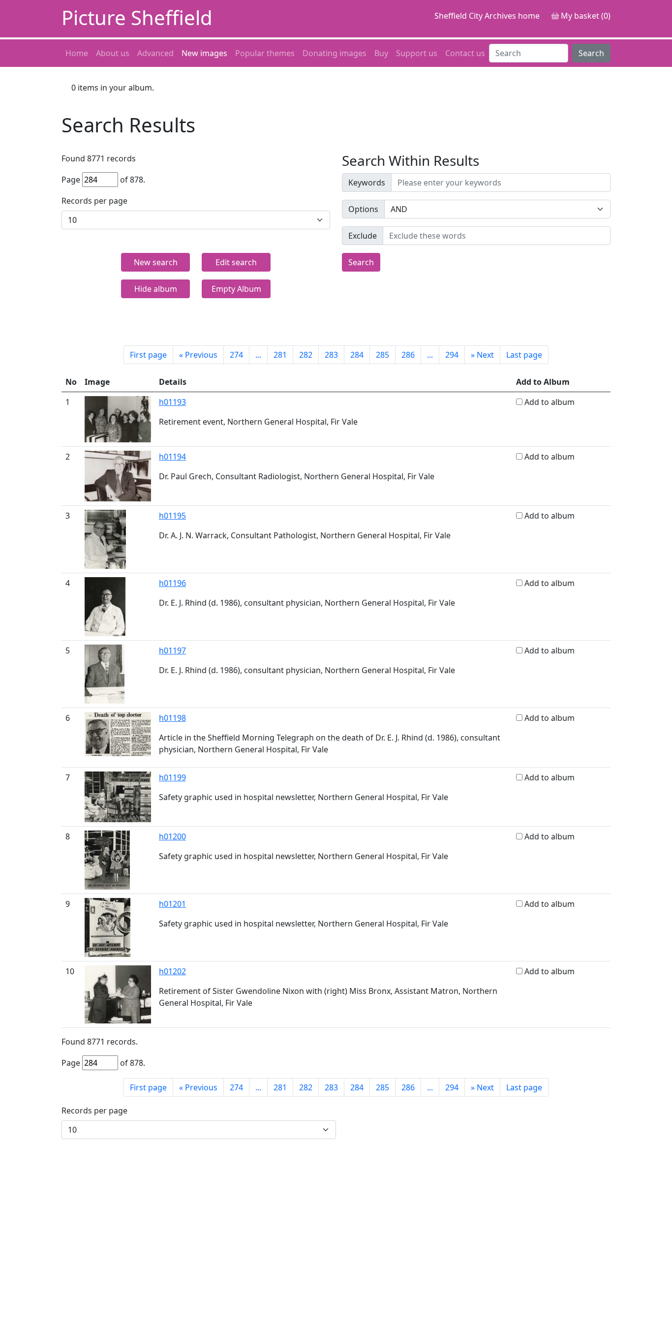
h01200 (172, 836)
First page (148, 354)
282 (305, 354)
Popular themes (265, 53)
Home (76, 53)
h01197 (172, 650)
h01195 (172, 515)
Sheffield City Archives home (487, 15)
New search (156, 262)
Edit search (236, 262)
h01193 (172, 402)
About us (112, 53)
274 (236, 354)
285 (382, 354)
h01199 (172, 777)
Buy (381, 53)
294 (451, 354)
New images (204, 53)
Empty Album (236, 288)
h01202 (172, 971)
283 (331, 354)
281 (280, 354)
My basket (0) (585, 15)
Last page (524, 354)
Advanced (155, 53)
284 (357, 354)
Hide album (155, 288)
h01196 (172, 583)
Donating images (335, 53)
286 (408, 354)
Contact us (465, 53)
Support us (416, 53)
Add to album (549, 402)
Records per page (94, 200)
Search (591, 53)
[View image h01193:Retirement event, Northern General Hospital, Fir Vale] (118, 418)
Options (363, 209)
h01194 (172, 456)
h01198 (172, 717)
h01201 (172, 903)
